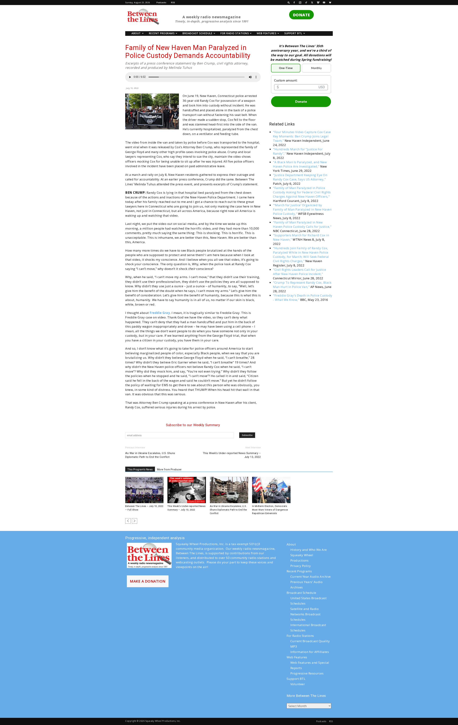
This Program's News (140, 469)
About (136, 33)
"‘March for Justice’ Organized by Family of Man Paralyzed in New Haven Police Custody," (302, 209)
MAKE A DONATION (147, 581)
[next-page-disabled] (134, 521)
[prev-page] (128, 521)
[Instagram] (300, 2)
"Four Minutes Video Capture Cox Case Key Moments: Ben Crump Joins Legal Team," (302, 136)
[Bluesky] (330, 2)
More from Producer (169, 469)
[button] (288, 2)
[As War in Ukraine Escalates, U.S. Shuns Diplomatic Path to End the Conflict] (229, 490)
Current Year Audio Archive (310, 576)
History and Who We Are (308, 550)
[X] (312, 2)
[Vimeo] (318, 2)
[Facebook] (294, 2)
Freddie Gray (160, 313)
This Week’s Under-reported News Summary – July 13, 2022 (232, 455)
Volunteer (297, 684)
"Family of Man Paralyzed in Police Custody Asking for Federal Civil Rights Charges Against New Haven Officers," (302, 192)
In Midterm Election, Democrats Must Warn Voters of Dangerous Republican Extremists (270, 510)
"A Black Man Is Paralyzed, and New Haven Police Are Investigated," (300, 164)
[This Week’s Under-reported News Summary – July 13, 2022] (186, 490)
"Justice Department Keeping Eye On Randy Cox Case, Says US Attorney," (300, 177)
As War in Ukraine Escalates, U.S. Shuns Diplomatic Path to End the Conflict (150, 455)
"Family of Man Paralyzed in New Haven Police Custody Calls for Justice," (302, 224)
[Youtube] (324, 2)
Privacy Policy (300, 566)
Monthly (316, 68)
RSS (173, 2)
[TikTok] (306, 2)
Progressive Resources (307, 673)
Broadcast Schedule (197, 33)
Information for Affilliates (309, 652)
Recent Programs (162, 33)
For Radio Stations (234, 33)
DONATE (301, 14)
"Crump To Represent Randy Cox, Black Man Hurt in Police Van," (302, 284)
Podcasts (161, 2)
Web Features (266, 33)
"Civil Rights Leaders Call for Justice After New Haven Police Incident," (299, 272)
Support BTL (293, 33)
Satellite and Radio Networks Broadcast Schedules (305, 614)
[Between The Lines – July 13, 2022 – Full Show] (144, 490)
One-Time (286, 68)
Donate (301, 101)
